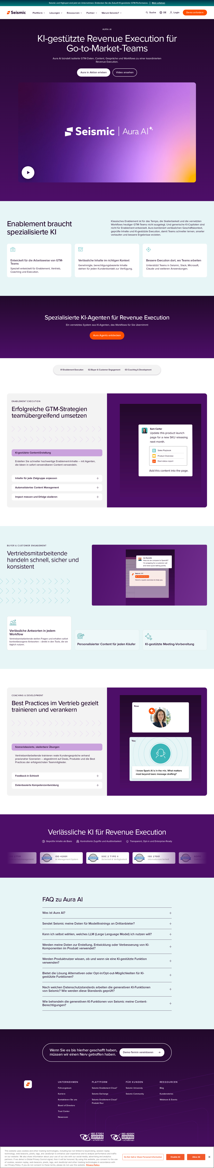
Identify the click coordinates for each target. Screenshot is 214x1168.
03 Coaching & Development (138, 370)
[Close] (209, 1157)
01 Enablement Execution (71, 370)
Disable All (175, 1157)
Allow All (196, 1157)
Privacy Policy (93, 1165)
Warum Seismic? (110, 13)
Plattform (38, 13)
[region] (107, 1157)
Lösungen (54, 13)
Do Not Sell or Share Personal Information (143, 1157)
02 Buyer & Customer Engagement (104, 370)
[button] (57, 452)
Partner (90, 13)
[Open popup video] (28, 172)
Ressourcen (73, 13)
